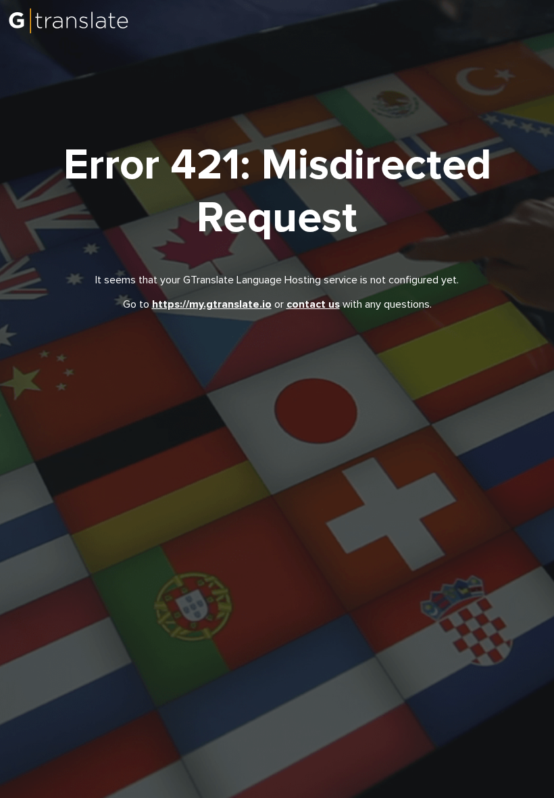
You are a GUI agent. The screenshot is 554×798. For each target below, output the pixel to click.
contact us (313, 304)
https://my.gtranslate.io (212, 304)
